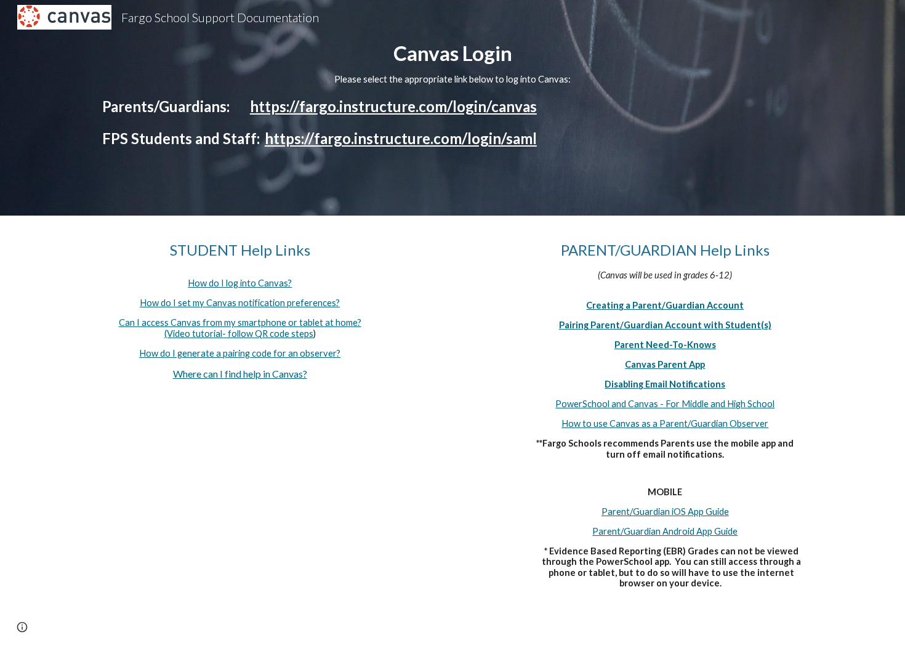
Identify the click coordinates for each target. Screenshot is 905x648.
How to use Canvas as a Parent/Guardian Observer (664, 423)
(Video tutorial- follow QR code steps (238, 333)
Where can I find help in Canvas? (240, 373)
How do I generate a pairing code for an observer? (239, 353)
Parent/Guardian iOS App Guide (665, 511)
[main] (452, 108)
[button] (22, 627)
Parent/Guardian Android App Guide (665, 531)
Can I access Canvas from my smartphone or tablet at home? (240, 322)
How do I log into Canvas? (240, 283)
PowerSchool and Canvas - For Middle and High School (664, 404)
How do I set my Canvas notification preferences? (240, 303)
